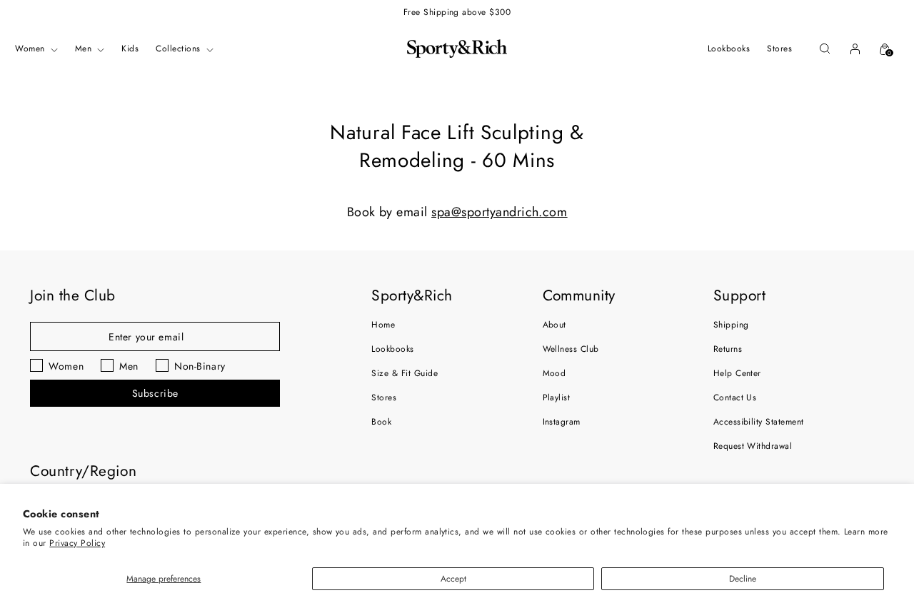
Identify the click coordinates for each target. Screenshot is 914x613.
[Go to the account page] (854, 48)
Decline (742, 578)
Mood (554, 373)
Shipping (731, 324)
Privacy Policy (77, 543)
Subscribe (155, 393)
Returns (727, 349)
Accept (453, 578)
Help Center (737, 373)
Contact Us (735, 397)
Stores (383, 397)
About (554, 324)
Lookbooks (392, 349)
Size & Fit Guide (404, 373)
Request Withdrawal (753, 446)
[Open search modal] (824, 48)
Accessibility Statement (758, 421)
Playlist (557, 397)
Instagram (562, 421)
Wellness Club (571, 349)
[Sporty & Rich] (457, 48)
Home (383, 324)
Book (381, 421)
